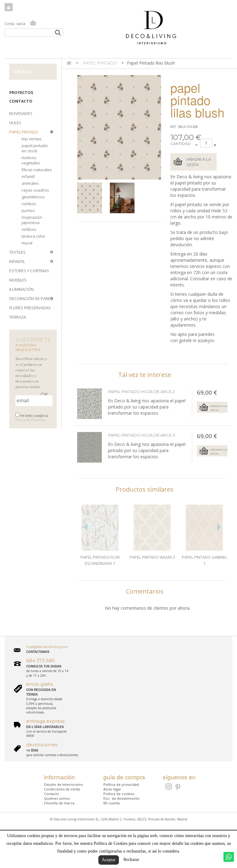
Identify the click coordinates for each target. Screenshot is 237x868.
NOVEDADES (20, 113)
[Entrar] (9, 7)
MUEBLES (18, 280)
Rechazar (131, 859)
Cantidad (180, 143)
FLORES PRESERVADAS (30, 308)
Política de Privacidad (30, 420)
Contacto (20, 101)
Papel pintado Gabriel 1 (204, 560)
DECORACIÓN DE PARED (31, 298)
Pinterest (178, 787)
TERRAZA (17, 317)
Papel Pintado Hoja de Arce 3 (141, 435)
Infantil (28, 176)
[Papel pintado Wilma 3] (152, 528)
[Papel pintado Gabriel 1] (204, 528)
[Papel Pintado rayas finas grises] (92, 198)
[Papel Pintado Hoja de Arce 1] (89, 403)
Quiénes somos (57, 798)
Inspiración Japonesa (32, 219)
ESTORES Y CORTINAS (29, 270)
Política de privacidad (121, 784)
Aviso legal (112, 789)
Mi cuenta (111, 803)
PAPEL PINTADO (23, 132)
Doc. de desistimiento (121, 798)
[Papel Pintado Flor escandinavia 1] (100, 528)
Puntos (28, 210)
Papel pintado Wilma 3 (152, 557)
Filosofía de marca (59, 803)
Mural (27, 243)
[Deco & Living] (118, 30)
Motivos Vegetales (31, 160)
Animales (30, 183)
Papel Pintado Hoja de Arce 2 (141, 391)
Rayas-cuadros (35, 190)
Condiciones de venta (62, 789)
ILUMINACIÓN (21, 289)
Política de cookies (118, 793)
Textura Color (33, 236)
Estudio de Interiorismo (63, 784)
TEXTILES (17, 252)
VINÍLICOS (29, 229)
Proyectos (21, 92)
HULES (15, 122)
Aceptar (108, 859)
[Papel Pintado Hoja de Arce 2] (89, 447)
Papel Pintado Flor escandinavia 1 (100, 560)
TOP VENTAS (32, 139)
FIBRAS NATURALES (37, 169)
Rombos (29, 203)
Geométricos (33, 197)
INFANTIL (17, 261)
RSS (168, 786)
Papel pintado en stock (35, 148)
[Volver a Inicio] (69, 63)
